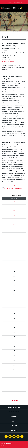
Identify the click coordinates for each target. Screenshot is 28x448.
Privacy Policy (3, 443)
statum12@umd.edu (8, 61)
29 (14, 215)
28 (14, 210)
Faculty (13, 185)
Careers (14, 416)
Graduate (9, 185)
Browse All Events (16, 195)
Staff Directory (14, 412)
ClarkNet (14, 430)
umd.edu (2, 445)
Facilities (14, 425)
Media (14, 421)
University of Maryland (14, 2)
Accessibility (9, 443)
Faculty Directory (14, 407)
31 (14, 224)
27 (14, 206)
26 (14, 201)
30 (14, 220)
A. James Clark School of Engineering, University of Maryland (11, 6)
